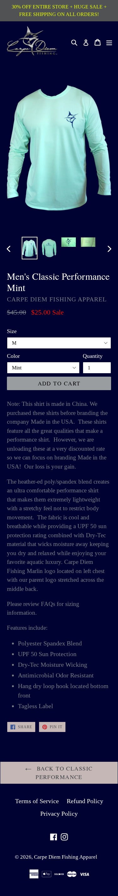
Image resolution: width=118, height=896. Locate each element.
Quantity (93, 356)
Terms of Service (37, 801)
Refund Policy (85, 801)
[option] (29, 248)
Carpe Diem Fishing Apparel (65, 857)
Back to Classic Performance (64, 773)
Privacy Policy (59, 813)
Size (12, 331)
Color (13, 356)
